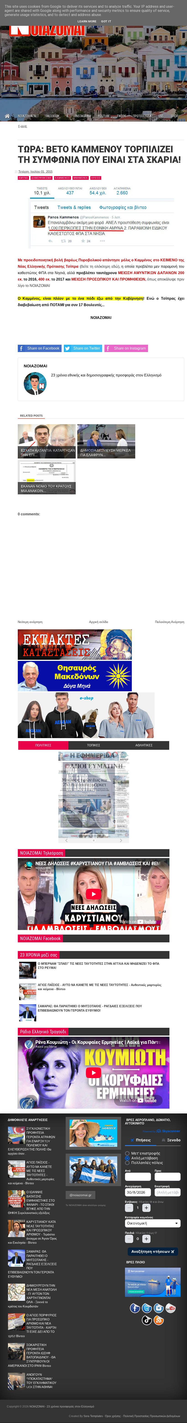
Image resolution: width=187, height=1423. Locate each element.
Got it (106, 21)
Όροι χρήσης (113, 1416)
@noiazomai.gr (80, 1195)
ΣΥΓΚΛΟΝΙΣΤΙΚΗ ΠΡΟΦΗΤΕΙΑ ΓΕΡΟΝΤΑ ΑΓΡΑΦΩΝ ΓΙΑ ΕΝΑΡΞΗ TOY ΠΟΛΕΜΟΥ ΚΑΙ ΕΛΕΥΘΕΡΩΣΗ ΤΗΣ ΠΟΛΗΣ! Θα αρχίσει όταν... (31, 1141)
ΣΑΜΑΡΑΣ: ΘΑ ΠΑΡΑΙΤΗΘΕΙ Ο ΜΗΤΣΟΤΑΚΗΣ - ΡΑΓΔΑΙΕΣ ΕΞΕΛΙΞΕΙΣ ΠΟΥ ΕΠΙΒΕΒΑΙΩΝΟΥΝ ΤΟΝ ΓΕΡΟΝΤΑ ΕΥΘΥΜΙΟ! (32, 1264)
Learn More (87, 21)
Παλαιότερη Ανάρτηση (169, 622)
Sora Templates (93, 1416)
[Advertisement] (93, 80)
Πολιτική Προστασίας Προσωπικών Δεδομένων (151, 1416)
